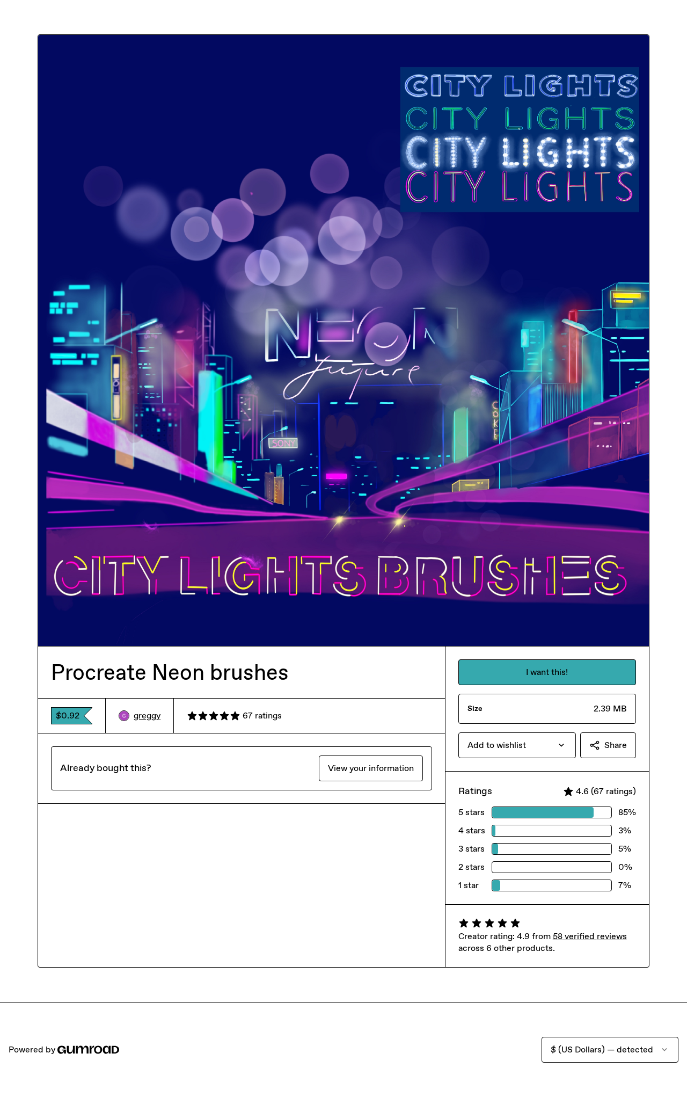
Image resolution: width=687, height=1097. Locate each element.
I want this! (547, 672)
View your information (371, 768)
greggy (147, 715)
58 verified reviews (590, 936)
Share (615, 745)
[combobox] (517, 745)
